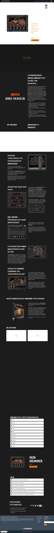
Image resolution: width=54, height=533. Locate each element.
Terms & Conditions (39, 520)
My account (46, 1)
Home (35, 1)
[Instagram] (3, 522)
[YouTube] (4, 522)
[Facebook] (1, 522)
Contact (42, 1)
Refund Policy (39, 518)
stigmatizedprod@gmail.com (4, 517)
